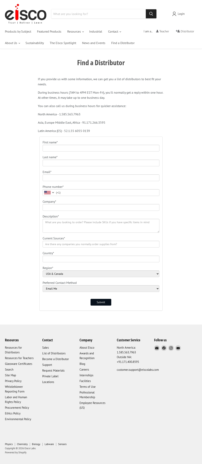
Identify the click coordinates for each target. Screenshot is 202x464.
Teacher (164, 31)
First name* (50, 142)
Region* (48, 268)
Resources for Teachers (19, 358)
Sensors (62, 444)
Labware (49, 444)
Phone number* (53, 187)
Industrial (95, 31)
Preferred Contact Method (60, 283)
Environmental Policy (18, 419)
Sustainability (34, 43)
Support (47, 365)
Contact (113, 31)
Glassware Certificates (18, 364)
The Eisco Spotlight (63, 43)
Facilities (85, 381)
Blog (82, 364)
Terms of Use (87, 387)
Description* (51, 216)
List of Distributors (53, 353)
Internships (86, 375)
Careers (84, 369)
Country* (48, 253)
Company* (49, 201)
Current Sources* (54, 238)
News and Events (93, 43)
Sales (45, 347)
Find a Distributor (123, 43)
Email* (47, 172)
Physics (9, 444)
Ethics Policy (13, 413)
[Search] (151, 13)
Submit (101, 302)
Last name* (50, 157)
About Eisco (86, 347)
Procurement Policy (17, 407)
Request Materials (53, 370)
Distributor (187, 31)
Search (9, 369)
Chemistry (22, 444)
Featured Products (49, 31)
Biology (36, 444)
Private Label (50, 376)
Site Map (10, 375)
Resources (74, 31)
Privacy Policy (13, 381)
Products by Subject (18, 31)
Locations (48, 382)
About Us (11, 43)
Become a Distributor (55, 359)
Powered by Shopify (15, 452)
